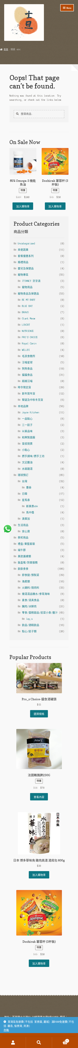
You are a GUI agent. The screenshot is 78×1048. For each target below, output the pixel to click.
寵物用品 (27, 287)
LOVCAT (26, 325)
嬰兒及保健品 (26, 268)
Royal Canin (29, 343)
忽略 (6, 1030)
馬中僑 (30, 512)
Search (39, 1042)
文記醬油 (27, 462)
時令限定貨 (24, 387)
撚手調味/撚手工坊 (33, 456)
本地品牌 (23, 406)
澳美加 (26, 518)
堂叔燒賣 (27, 443)
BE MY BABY (28, 300)
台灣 (24, 481)
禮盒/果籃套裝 (26, 544)
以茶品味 (27, 431)
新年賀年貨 (28, 393)
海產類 (26, 581)
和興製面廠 (28, 437)
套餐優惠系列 (26, 256)
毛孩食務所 (28, 356)
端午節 (22, 550)
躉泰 (28, 487)
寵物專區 (23, 274)
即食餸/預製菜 (30, 575)
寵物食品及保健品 (28, 293)
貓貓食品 (27, 375)
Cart (60, 1040)
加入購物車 (23, 206)
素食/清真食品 (30, 600)
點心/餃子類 (29, 631)
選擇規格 (39, 714)
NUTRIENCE (28, 331)
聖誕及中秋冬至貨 (32, 400)
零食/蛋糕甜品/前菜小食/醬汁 (40, 612)
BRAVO (25, 312)
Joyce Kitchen (30, 412)
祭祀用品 (23, 537)
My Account (13, 1042)
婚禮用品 (23, 262)
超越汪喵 (27, 381)
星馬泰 (26, 500)
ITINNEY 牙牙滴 (31, 281)
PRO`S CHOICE (30, 337)
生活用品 (23, 525)
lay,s (29, 619)
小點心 (26, 450)
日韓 (24, 494)
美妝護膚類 (24, 556)
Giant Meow (28, 318)
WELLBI (26, 350)
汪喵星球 (27, 362)
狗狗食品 (27, 368)
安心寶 (26, 531)
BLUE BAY (27, 306)
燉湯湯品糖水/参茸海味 (36, 594)
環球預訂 (23, 475)
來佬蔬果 (23, 250)
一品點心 (27, 418)
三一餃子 (27, 425)
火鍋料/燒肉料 (30, 587)
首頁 (6, 49)
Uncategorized (26, 243)
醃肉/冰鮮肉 (29, 606)
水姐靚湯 (27, 469)
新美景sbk (32, 506)
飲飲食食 (23, 569)
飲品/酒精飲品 (30, 625)
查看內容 (39, 797)
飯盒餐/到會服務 (28, 562)
